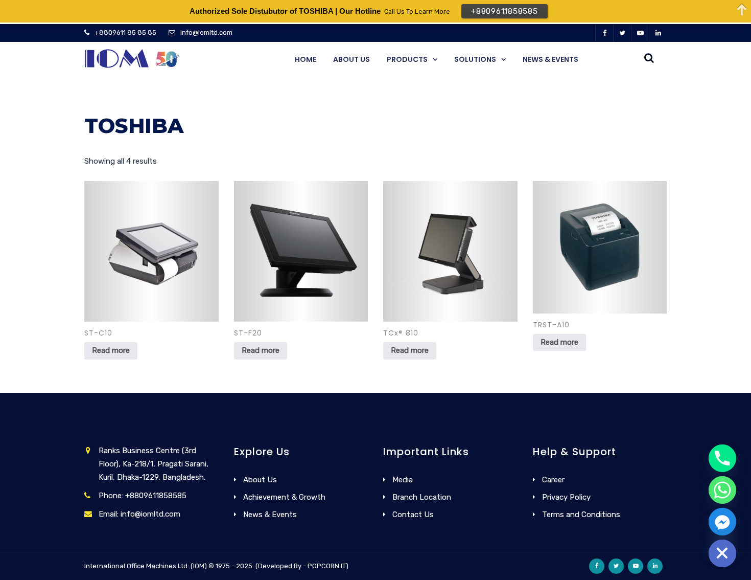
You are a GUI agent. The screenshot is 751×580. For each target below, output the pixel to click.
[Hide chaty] (722, 553)
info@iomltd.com (206, 32)
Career (553, 479)
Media (402, 479)
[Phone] (722, 458)
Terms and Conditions (581, 514)
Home (305, 59)
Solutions (475, 59)
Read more (111, 350)
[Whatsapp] (722, 490)
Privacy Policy (566, 497)
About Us (351, 59)
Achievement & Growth (284, 497)
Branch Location (421, 497)
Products (407, 59)
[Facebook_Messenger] (722, 522)
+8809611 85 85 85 (125, 32)
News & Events (550, 59)
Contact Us (413, 514)
